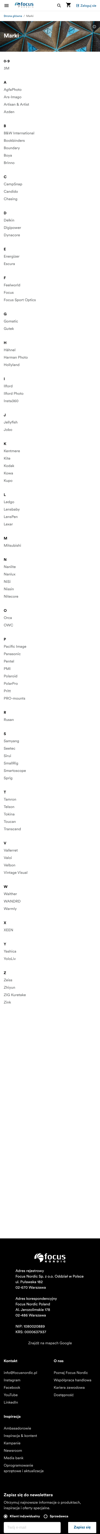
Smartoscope (15, 770)
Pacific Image (15, 646)
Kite (7, 458)
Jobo (8, 429)
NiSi (7, 581)
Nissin (9, 589)
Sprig (8, 778)
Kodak (9, 466)
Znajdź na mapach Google (50, 1343)
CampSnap (13, 184)
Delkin (9, 220)
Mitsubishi (12, 545)
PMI (7, 668)
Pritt (7, 691)
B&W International (19, 133)
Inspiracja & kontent (20, 1435)
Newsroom (13, 1450)
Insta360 (11, 401)
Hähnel (10, 350)
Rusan (9, 719)
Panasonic (12, 654)
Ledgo (9, 502)
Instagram (12, 1380)
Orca (8, 617)
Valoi (8, 857)
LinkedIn (11, 1402)
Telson (9, 807)
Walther (10, 894)
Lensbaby (12, 509)
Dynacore (12, 235)
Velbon (9, 865)
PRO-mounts (14, 698)
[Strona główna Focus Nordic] (24, 5)
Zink (7, 1002)
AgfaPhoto (13, 89)
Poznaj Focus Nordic (71, 1372)
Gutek (9, 328)
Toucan (10, 821)
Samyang (11, 741)
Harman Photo (16, 357)
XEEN (8, 930)
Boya (8, 155)
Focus (9, 292)
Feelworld (12, 285)
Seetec (9, 748)
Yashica (10, 951)
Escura (9, 264)
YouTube (11, 1395)
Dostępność (64, 1395)
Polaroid (10, 676)
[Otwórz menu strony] (9, 5)
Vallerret (11, 850)
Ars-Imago (12, 97)
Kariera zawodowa (69, 1387)
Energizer (12, 256)
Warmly (10, 908)
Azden (9, 112)
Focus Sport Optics (20, 300)
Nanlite (10, 567)
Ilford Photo (13, 393)
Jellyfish (11, 422)
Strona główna (13, 16)
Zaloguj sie (88, 5)
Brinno (9, 163)
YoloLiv (10, 958)
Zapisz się (82, 1527)
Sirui (7, 756)
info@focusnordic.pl (20, 1372)
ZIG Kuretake (15, 995)
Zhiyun (9, 987)
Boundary (12, 148)
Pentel (9, 661)
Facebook (12, 1387)
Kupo (8, 480)
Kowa (8, 473)
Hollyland (12, 365)
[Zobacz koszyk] (68, 5)
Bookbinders (14, 140)
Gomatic (11, 321)
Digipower (12, 227)
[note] (94, 26)
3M (6, 68)
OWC (8, 625)
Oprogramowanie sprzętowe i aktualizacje (24, 1468)
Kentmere (12, 451)
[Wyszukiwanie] (59, 5)
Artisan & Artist (16, 104)
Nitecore (11, 596)
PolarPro (11, 683)
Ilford (8, 386)
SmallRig (11, 763)
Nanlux (10, 574)
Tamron (10, 799)
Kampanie (12, 1443)
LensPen (11, 516)
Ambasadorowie (17, 1428)
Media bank (13, 1458)
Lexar (8, 524)
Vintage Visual (15, 872)
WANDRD (12, 901)
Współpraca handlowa (72, 1380)
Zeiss (8, 980)
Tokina (9, 814)
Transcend (12, 829)
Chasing (10, 199)
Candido (11, 191)
